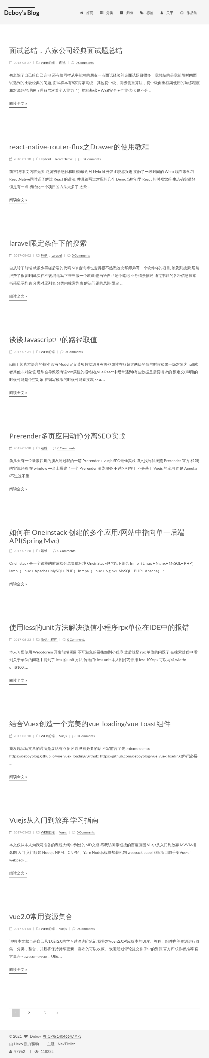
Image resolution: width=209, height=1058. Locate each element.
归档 (129, 13)
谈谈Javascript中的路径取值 (53, 339)
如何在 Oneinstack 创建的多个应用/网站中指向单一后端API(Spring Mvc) (97, 536)
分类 (109, 13)
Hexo (18, 1043)
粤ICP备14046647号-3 (62, 1036)
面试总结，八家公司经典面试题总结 (65, 50)
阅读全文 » (18, 103)
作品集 (191, 13)
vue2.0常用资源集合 (41, 916)
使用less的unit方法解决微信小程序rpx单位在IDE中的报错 (99, 627)
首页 (89, 13)
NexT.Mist (66, 1043)
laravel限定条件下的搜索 (48, 243)
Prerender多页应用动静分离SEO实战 (67, 436)
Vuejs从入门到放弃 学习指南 (54, 820)
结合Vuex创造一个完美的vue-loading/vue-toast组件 (90, 723)
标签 (149, 13)
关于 (169, 13)
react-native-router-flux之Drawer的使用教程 (79, 147)
